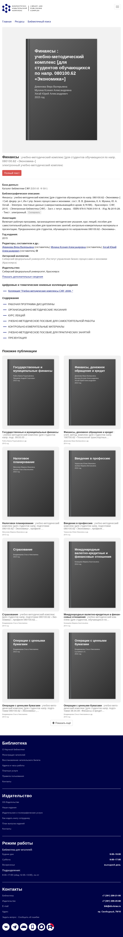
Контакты (6, 781)
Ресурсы (19, 21)
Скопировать (34, 212)
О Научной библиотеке (13, 749)
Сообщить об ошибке (28, 916)
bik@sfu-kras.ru (112, 906)
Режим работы (17, 843)
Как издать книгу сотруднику (16, 817)
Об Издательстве (10, 801)
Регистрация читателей (13, 754)
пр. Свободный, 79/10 (109, 911)
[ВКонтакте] (6, 927)
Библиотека (14, 743)
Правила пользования (13, 775)
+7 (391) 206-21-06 (111, 895)
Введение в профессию (91, 525)
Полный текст (12, 173)
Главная (7, 21)
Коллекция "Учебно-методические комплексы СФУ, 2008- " (40, 291)
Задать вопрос (9, 916)
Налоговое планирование (30, 525)
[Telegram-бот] (23, 927)
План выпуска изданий (13, 823)
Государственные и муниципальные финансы (30, 434)
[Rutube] (50, 927)
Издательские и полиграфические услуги (22, 812)
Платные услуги (10, 770)
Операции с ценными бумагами (29, 708)
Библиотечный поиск (39, 21)
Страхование (29, 617)
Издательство (17, 795)
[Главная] (24, 8)
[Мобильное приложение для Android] (32, 927)
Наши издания (9, 807)
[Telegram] (15, 927)
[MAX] (41, 927)
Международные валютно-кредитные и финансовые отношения (92, 617)
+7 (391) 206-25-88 (111, 900)
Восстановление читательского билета (21, 759)
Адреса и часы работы (13, 765)
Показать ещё (63, 723)
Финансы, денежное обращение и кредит (89, 434)
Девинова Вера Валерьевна (18, 247)
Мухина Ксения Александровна (68, 247)
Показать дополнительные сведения (22, 276)
